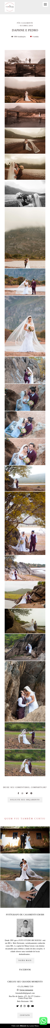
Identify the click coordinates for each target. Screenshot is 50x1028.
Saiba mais (25, 960)
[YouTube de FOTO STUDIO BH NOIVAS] (32, 1006)
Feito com (25, 1026)
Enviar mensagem (26, 990)
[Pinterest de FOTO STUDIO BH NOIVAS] (28, 1006)
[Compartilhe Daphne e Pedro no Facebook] (18, 793)
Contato (25, 1015)
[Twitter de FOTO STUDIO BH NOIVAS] (17, 1006)
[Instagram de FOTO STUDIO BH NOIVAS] (24, 1006)
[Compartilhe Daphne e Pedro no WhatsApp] (22, 793)
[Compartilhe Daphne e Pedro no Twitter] (27, 793)
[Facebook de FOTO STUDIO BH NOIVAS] (21, 1006)
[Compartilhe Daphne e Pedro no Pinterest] (31, 793)
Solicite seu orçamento (25, 800)
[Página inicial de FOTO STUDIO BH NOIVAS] (10, 7)
